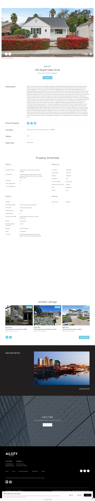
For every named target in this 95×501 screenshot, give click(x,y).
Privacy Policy (85, 491)
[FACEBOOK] (84, 471)
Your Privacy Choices (47, 499)
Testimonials (34, 471)
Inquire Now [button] (47, 77)
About (13, 471)
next (9, 53)
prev (6, 53)
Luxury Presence (17, 491)
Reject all (71, 495)
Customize (79, 495)
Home (6, 471)
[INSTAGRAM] (88, 471)
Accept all (88, 495)
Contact (43, 471)
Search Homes (84, 337)
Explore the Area (85, 388)
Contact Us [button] (47, 424)
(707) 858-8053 (9, 464)
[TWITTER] (81, 471)
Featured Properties (23, 471)
